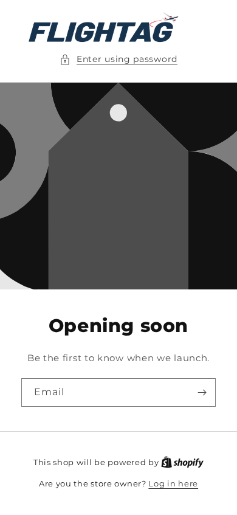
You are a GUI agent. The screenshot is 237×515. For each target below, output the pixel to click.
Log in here (173, 483)
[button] (118, 59)
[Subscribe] (201, 392)
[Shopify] (182, 462)
